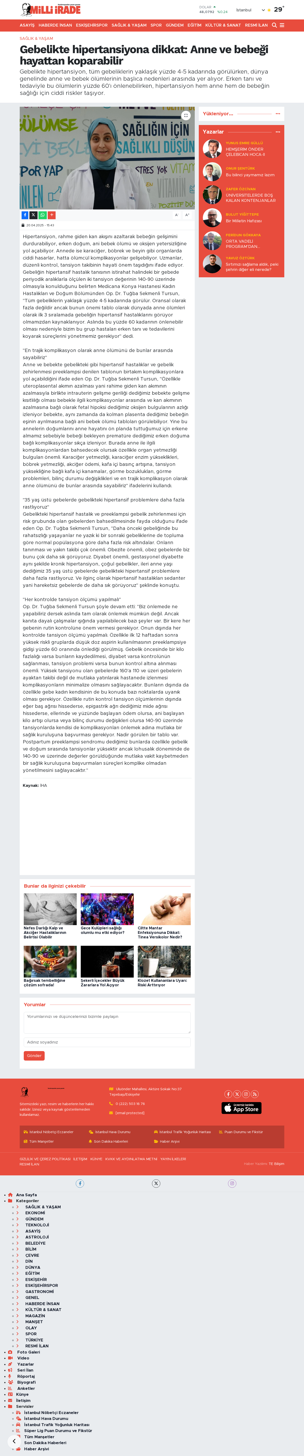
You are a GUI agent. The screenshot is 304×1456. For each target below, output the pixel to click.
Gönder (34, 1056)
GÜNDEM (175, 25)
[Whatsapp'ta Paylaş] (42, 215)
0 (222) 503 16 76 (130, 1104)
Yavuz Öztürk (240, 258)
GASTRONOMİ (39, 1292)
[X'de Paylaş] (33, 215)
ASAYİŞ (27, 25)
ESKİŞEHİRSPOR (92, 25)
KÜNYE (96, 1159)
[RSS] (255, 1094)
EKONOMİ (34, 1213)
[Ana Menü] (281, 25)
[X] (237, 1094)
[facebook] (80, 1183)
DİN (28, 1261)
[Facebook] (228, 1094)
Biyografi (26, 1382)
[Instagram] (246, 1094)
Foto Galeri (28, 1352)
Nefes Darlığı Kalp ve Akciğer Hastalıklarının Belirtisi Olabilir (45, 932)
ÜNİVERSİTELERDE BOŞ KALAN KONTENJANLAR (251, 197)
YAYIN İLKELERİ (173, 1159)
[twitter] (156, 1183)
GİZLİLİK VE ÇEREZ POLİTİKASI (45, 1159)
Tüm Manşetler (41, 1141)
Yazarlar (25, 1364)
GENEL (31, 1298)
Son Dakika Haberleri (111, 1141)
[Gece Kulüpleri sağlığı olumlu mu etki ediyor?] (107, 909)
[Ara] (275, 25)
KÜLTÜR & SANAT (223, 25)
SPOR (156, 25)
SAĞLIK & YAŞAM (129, 25)
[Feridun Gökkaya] (212, 241)
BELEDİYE (35, 1243)
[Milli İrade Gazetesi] (50, 9)
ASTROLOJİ (36, 1237)
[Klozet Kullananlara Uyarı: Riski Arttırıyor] (164, 961)
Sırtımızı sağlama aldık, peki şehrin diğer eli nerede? (252, 266)
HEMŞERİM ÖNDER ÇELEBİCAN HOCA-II (245, 151)
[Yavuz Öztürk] (212, 264)
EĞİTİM (194, 25)
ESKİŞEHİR (35, 1280)
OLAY (30, 1328)
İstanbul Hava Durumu (112, 1132)
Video (22, 1358)
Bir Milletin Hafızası (244, 221)
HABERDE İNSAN (55, 25)
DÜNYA (32, 1268)
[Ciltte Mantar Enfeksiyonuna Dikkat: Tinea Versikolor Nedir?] (164, 909)
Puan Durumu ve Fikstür (244, 1132)
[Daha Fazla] (52, 215)
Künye (22, 1394)
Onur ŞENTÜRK (240, 168)
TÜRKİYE (33, 1340)
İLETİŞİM (80, 1159)
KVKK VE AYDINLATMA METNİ (131, 1159)
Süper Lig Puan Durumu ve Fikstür (58, 1431)
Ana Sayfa (26, 1195)
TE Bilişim (276, 1164)
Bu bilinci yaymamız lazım (250, 175)
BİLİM (30, 1249)
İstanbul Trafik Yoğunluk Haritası (185, 1132)
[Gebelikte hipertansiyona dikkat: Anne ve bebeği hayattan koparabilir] (107, 158)
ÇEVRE (31, 1255)
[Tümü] (278, 114)
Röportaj (25, 1376)
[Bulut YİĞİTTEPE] (212, 218)
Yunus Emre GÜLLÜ (244, 143)
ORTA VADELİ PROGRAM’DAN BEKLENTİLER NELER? (248, 244)
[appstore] (242, 1108)
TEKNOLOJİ (36, 1225)
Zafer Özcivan (241, 189)
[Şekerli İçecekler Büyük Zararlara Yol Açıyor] (107, 961)
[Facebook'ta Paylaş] (25, 215)
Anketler (25, 1388)
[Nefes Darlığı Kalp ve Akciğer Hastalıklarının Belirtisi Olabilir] (50, 909)
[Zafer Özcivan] (212, 195)
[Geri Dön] (14, 1442)
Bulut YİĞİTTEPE (242, 214)
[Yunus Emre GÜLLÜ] (212, 149)
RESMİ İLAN (256, 25)
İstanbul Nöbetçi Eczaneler (51, 1132)
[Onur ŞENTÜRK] (212, 172)
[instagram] (232, 1183)
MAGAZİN (34, 1316)
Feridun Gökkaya (243, 235)
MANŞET (33, 1322)
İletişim (23, 1401)
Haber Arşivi (170, 1141)
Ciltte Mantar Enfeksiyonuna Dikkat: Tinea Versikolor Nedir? (160, 932)
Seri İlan (24, 1370)
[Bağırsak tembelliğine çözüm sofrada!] (50, 961)
